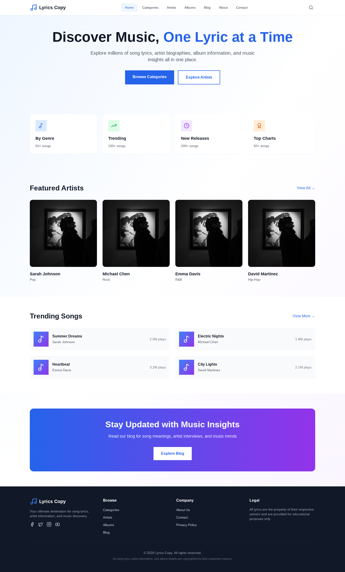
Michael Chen (208, 342)
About (223, 7)
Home (129, 7)
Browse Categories (150, 77)
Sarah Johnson (63, 342)
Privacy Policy (186, 525)
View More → (304, 316)
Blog (207, 7)
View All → (306, 188)
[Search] (311, 7)
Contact (242, 7)
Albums (190, 7)
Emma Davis (61, 370)
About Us (183, 510)
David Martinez (209, 370)
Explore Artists (199, 77)
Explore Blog (172, 453)
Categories (150, 7)
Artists (171, 7)
